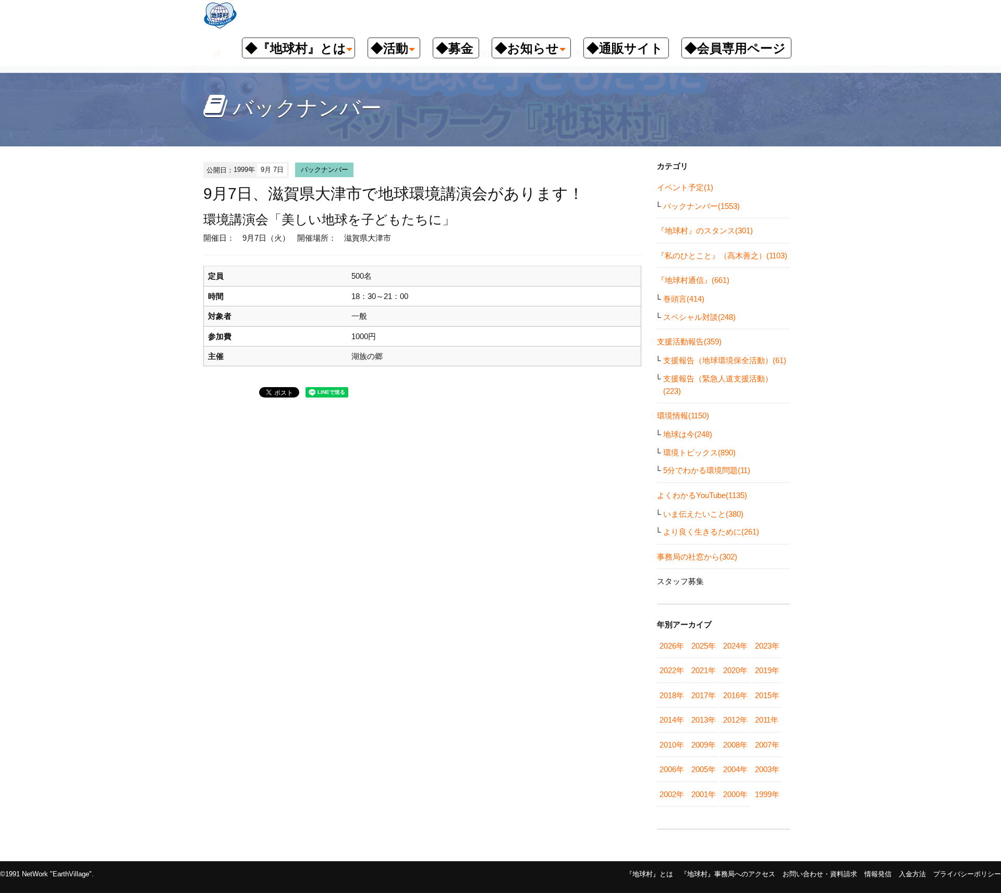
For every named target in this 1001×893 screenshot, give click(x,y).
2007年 (767, 744)
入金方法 (912, 874)
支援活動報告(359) (689, 341)
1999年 (767, 794)
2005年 (703, 769)
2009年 (703, 744)
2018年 (672, 695)
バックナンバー (324, 169)
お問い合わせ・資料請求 (820, 874)
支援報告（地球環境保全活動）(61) (724, 360)
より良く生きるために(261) (711, 531)
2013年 (703, 719)
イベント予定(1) (685, 187)
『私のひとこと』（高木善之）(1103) (722, 255)
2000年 (735, 794)
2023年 (767, 645)
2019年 (767, 670)
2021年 (703, 670)
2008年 (735, 744)
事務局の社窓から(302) (697, 556)
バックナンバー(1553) (701, 206)
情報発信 (878, 874)
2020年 (735, 670)
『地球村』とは (649, 874)
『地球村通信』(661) (693, 280)
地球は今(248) (687, 434)
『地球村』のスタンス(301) (705, 230)
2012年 (735, 719)
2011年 (766, 719)
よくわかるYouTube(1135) (702, 495)
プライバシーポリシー (967, 874)
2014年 (672, 719)
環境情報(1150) (683, 415)
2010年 (672, 744)
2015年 (767, 695)
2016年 (735, 695)
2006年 (672, 769)
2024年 (735, 645)
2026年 (672, 645)
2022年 (672, 670)
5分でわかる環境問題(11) (706, 470)
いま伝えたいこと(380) (703, 514)
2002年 (672, 794)
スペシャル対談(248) (699, 317)
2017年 (703, 695)
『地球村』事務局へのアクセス (727, 874)
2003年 (767, 769)
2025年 (703, 645)
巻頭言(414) (683, 298)
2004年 (735, 769)
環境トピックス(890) (699, 452)
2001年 (703, 794)
